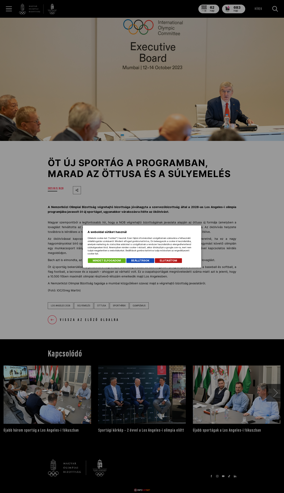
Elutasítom (168, 260)
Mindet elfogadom (107, 260)
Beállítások (140, 260)
